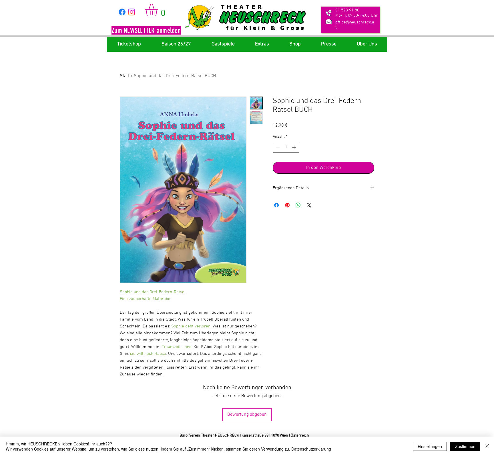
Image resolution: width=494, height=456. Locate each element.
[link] (158, 10)
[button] (146, 31)
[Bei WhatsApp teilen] (298, 205)
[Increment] (294, 147)
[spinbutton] (286, 147)
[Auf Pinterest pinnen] (287, 205)
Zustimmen (465, 446)
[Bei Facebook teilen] (276, 205)
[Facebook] (122, 12)
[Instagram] (131, 12)
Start (125, 76)
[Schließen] (487, 446)
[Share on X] (309, 205)
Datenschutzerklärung (311, 449)
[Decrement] (277, 147)
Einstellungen (430, 446)
